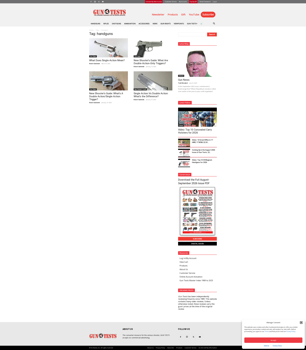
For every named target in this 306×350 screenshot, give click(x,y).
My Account (183, 2)
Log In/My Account (188, 258)
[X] (99, 1)
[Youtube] (103, 1)
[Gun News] (197, 63)
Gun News (183, 79)
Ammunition (130, 23)
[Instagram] (95, 1)
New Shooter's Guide (140, 89)
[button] (301, 322)
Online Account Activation (191, 276)
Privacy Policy (290, 331)
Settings (266, 346)
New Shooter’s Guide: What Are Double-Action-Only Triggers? (151, 62)
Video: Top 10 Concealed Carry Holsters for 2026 (195, 131)
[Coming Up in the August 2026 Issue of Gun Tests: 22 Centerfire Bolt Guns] (184, 153)
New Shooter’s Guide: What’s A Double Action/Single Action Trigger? (106, 96)
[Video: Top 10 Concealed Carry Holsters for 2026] (197, 117)
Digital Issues (197, 244)
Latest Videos (185, 103)
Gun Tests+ (192, 23)
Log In (215, 2)
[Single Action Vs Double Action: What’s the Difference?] (153, 80)
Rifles (106, 23)
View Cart (184, 262)
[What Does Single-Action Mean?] (108, 47)
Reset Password (205, 2)
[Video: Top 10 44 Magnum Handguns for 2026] (184, 163)
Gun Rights (166, 23)
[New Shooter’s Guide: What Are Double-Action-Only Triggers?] (153, 47)
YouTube (194, 14)
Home (91, 30)
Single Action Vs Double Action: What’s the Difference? (151, 95)
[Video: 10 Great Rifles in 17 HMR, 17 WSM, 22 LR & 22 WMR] (184, 143)
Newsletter (158, 14)
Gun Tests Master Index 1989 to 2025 (196, 280)
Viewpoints (179, 23)
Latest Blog (184, 44)
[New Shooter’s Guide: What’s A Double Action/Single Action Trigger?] (108, 80)
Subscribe (208, 14)
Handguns (95, 23)
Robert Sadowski (94, 63)
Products (173, 14)
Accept (273, 340)
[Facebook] (91, 1)
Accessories (144, 23)
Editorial (181, 76)
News (155, 23)
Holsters (181, 125)
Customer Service (171, 2)
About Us (184, 269)
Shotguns (116, 23)
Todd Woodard (183, 83)
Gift (183, 14)
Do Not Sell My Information (208, 348)
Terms (267, 331)
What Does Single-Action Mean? (107, 60)
